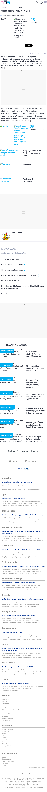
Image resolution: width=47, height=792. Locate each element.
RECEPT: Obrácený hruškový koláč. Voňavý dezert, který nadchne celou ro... (23, 540)
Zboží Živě (5, 701)
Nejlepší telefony (23, 566)
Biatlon (15, 498)
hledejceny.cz (5, 699)
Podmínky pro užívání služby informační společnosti (23, 784)
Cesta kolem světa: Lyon (11, 281)
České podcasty (6, 759)
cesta (3, 253)
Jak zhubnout (6, 515)
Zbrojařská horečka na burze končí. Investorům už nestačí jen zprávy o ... (22, 587)
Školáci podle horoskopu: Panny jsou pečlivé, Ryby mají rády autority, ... (21, 538)
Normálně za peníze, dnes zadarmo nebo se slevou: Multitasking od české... (22, 571)
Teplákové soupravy (7, 741)
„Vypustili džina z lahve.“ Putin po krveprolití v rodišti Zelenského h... (20, 485)
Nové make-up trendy (36, 515)
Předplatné (23, 451)
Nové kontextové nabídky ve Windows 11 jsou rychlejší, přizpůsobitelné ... (21, 569)
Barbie (4, 733)
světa (23, 253)
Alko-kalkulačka (7, 550)
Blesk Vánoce (6, 482)
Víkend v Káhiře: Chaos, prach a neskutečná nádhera (16, 618)
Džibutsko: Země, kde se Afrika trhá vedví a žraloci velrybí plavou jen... (21, 620)
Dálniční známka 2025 (33, 550)
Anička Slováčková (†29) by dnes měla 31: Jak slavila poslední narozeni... (22, 522)
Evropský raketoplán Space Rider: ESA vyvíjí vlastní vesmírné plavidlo (21, 674)
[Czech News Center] (27, 468)
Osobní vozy (5, 703)
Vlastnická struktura (8, 787)
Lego (3, 735)
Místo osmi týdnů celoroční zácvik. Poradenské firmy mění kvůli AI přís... (21, 585)
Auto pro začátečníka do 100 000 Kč (12, 714)
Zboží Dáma (5, 705)
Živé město (28, 165)
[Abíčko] (5, 4)
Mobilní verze (32, 461)
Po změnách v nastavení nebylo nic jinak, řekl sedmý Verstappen (19, 552)
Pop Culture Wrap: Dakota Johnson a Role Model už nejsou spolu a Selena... (22, 635)
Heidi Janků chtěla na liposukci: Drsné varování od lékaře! (17, 518)
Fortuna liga (27, 683)
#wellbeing (13, 632)
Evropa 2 (4, 765)
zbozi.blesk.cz (6, 707)
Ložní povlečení (6, 746)
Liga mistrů (21, 498)
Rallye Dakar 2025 (19, 550)
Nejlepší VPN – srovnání (37, 566)
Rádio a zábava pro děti (8, 761)
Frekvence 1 (5, 763)
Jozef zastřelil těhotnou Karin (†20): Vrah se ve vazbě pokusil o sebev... (21, 489)
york (12, 253)
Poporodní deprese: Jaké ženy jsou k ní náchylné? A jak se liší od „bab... (21, 653)
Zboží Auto (5, 716)
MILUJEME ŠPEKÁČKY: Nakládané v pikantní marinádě (17, 536)
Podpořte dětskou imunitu (10, 648)
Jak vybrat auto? (6, 720)
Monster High (5, 731)
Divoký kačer (16, 615)
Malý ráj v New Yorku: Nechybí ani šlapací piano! (32, 153)
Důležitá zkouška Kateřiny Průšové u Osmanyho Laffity (17, 688)
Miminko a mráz (30, 531)
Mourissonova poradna (9, 667)
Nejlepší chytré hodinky (9, 566)
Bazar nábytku (6, 748)
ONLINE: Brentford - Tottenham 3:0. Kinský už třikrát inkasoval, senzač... (21, 501)
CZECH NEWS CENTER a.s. (24, 778)
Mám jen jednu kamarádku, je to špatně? (13, 669)
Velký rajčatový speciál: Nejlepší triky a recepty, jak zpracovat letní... (20, 606)
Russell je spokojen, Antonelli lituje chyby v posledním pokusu (18, 554)
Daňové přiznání (7, 583)
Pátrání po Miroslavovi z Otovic (10, 690)
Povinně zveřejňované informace (23, 789)
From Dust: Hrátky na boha (12, 294)
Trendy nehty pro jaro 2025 (20, 515)
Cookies (28, 786)
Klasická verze (16, 461)
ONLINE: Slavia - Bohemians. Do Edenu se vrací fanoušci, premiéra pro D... (22, 503)
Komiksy (21, 667)
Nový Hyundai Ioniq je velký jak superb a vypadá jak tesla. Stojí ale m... (21, 557)
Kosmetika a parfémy (7, 739)
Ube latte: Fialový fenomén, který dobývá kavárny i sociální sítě (19, 602)
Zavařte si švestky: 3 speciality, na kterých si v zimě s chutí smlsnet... (20, 604)
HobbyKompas (6, 712)
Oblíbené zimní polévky (9, 599)
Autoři (11, 451)
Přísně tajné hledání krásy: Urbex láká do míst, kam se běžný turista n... (21, 622)
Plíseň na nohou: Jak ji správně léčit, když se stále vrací (17, 655)
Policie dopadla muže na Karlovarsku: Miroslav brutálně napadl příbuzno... (21, 487)
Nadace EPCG (33, 583)
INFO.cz (29, 482)
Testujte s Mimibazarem (8, 729)
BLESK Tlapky (6, 615)
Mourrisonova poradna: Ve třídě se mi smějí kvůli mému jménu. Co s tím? (21, 672)
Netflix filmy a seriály (28, 615)
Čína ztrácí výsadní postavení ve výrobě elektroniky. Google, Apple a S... (21, 573)
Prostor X (5, 683)
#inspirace (5, 632)
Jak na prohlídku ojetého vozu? (10, 710)
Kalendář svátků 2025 (19, 482)
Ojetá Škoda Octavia (7, 718)
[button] (45, 2)
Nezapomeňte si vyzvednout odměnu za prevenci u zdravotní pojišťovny (21, 657)
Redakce (24, 774)
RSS (30, 774)
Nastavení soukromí (37, 786)
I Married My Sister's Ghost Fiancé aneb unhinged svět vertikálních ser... (21, 637)
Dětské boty (5, 744)
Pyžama (4, 737)
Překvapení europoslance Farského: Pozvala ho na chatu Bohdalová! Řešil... (22, 520)
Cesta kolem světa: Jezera (12, 270)
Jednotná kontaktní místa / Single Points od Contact (29, 787)
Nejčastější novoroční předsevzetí (13, 531)
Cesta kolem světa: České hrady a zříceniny (19, 275)
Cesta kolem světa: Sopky (12, 265)
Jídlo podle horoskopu (36, 599)
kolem (17, 253)
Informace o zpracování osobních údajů (14, 786)
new (8, 253)
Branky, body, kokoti (15, 683)
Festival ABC (29, 667)
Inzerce (35, 451)
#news (20, 632)
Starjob (4, 757)
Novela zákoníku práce (21, 583)
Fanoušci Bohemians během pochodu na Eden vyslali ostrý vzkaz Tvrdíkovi (22, 686)
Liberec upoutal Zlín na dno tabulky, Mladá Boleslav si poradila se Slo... (20, 505)
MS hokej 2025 (7, 498)
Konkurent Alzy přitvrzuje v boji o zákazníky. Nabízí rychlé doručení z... (21, 589)
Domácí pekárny (23, 599)
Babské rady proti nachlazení (28, 648)
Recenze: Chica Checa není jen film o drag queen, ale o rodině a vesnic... (21, 639)
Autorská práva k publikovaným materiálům (23, 783)
